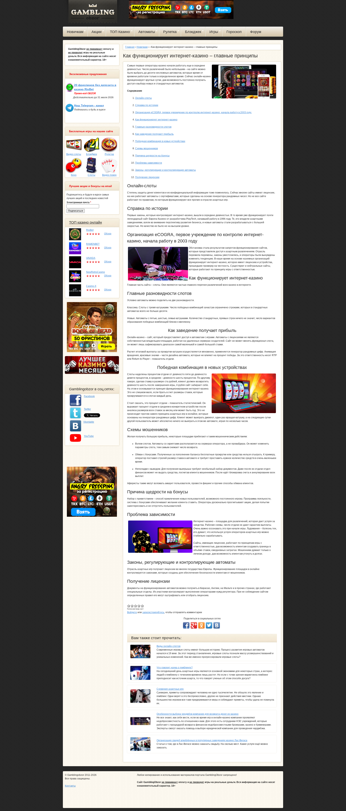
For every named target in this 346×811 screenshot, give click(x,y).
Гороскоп (234, 32)
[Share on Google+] (194, 625)
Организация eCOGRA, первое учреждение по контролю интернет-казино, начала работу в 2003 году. (193, 112)
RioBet (90, 230)
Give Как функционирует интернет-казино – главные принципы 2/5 (132, 605)
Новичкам (73, 32)
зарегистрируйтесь (153, 612)
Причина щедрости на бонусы (152, 155)
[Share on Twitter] (209, 625)
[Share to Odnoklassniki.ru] (201, 625)
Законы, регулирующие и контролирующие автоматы (165, 170)
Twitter (87, 409)
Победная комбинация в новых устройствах (160, 141)
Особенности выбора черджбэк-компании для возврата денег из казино (197, 714)
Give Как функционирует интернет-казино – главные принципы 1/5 (129, 605)
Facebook (89, 396)
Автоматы (144, 32)
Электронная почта (78, 202)
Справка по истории (146, 105)
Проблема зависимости (148, 162)
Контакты (70, 785)
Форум (255, 32)
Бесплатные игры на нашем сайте (91, 131)
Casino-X (91, 286)
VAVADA (90, 258)
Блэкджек (191, 32)
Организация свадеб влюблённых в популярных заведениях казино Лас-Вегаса (202, 740)
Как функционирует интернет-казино (156, 119)
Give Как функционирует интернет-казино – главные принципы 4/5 (139, 605)
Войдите (132, 612)
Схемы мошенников (146, 148)
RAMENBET (93, 244)
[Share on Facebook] (186, 625)
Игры (212, 32)
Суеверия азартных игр (170, 689)
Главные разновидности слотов (153, 126)
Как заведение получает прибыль (154, 134)
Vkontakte (88, 422)
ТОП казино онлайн (85, 222)
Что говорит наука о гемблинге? (175, 667)
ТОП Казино (118, 32)
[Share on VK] (216, 625)
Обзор (107, 233)
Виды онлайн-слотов (168, 646)
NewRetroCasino (95, 272)
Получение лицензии (147, 177)
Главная (130, 47)
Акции (95, 32)
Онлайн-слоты (143, 98)
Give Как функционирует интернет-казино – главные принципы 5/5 (142, 605)
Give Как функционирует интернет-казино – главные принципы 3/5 (135, 605)
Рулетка (168, 32)
